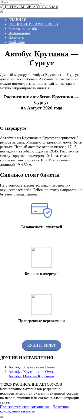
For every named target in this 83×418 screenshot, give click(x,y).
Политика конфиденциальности (34, 409)
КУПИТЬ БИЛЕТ (41, 345)
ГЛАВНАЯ (17, 19)
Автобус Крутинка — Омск (31, 371)
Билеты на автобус (24, 28)
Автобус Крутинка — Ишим (32, 367)
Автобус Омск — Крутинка (31, 376)
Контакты (16, 37)
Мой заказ (17, 42)
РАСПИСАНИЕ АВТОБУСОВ (33, 24)
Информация (19, 33)
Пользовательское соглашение (25, 407)
